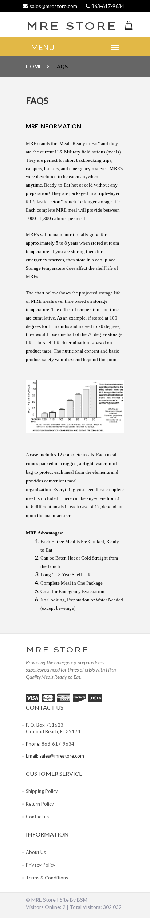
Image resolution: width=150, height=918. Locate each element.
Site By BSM (73, 900)
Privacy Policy (40, 865)
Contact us (37, 816)
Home (34, 66)
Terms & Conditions (47, 878)
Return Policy (40, 804)
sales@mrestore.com (61, 756)
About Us (36, 852)
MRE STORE (48, 26)
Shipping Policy (42, 791)
